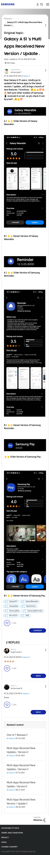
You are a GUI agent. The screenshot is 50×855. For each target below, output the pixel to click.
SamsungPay (14, 611)
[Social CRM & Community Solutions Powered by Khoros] (39, 819)
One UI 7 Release (16, 734)
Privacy (5, 837)
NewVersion (31, 606)
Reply (38, 676)
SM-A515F (13, 615)
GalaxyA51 (13, 601)
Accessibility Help (10, 828)
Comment (37, 630)
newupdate (13, 606)
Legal (4, 842)
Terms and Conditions (12, 833)
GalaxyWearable (32, 601)
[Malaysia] (7, 4)
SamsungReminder (34, 611)
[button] (41, 70)
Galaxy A (26, 76)
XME (27, 615)
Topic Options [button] (41, 25)
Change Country (9, 847)
